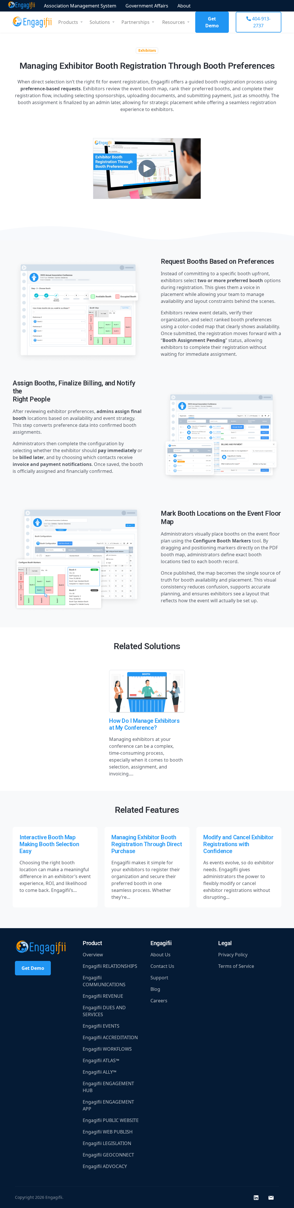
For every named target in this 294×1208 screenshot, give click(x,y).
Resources (173, 22)
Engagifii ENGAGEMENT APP (108, 1105)
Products (68, 22)
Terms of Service (236, 966)
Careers (158, 1000)
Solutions (100, 22)
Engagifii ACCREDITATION (110, 1037)
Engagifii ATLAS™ (101, 1060)
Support (159, 977)
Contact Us (162, 966)
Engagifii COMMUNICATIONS (104, 981)
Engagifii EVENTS (101, 1026)
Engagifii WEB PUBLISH (108, 1132)
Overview (93, 954)
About (184, 6)
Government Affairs (146, 6)
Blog (155, 989)
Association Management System (80, 6)
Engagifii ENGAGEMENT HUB (108, 1087)
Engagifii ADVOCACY (105, 1166)
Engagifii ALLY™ (99, 1072)
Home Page (21, 5)
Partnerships (135, 22)
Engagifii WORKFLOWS (107, 1049)
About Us (160, 954)
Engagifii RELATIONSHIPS (110, 966)
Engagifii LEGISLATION (107, 1143)
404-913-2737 (260, 22)
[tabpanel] (147, 440)
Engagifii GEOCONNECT (108, 1155)
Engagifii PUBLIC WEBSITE (111, 1120)
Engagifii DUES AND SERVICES (104, 1011)
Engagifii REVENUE (103, 996)
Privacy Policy (232, 954)
